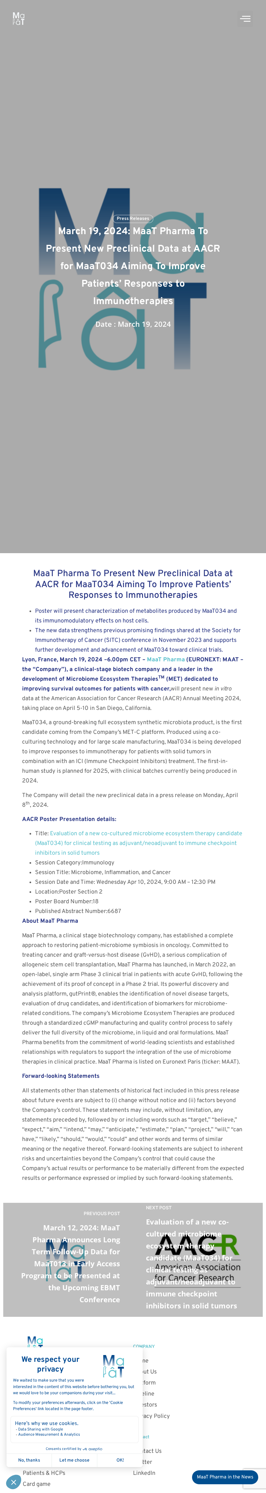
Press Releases (133, 219)
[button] (245, 19)
